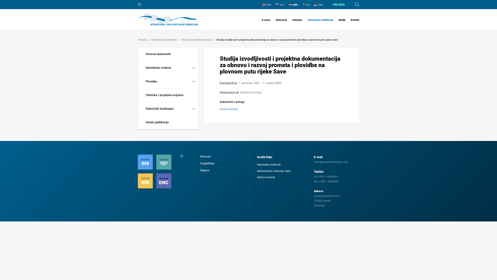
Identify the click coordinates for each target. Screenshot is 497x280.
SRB (320, 4)
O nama (266, 19)
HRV (295, 4)
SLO (282, 4)
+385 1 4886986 (329, 181)
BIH (308, 4)
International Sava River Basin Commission (168, 19)
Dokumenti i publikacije (320, 19)
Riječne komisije (266, 177)
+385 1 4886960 (328, 176)
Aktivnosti (281, 19)
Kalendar (297, 19)
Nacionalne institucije (269, 164)
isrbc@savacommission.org (331, 162)
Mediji (342, 19)
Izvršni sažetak (229, 109)
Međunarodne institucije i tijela (274, 171)
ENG (268, 4)
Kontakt (355, 19)
